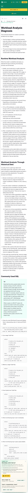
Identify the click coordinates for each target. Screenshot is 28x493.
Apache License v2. (8, 492)
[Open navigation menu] (2, 6)
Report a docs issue (8, 489)
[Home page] (1, 21)
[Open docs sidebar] (25, 18)
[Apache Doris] (4, 2)
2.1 (4, 21)
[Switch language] (22, 18)
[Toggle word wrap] (23, 328)
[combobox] (11, 18)
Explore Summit (21, 480)
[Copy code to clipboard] (25, 328)
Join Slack (7, 475)
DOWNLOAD (24, 2)
